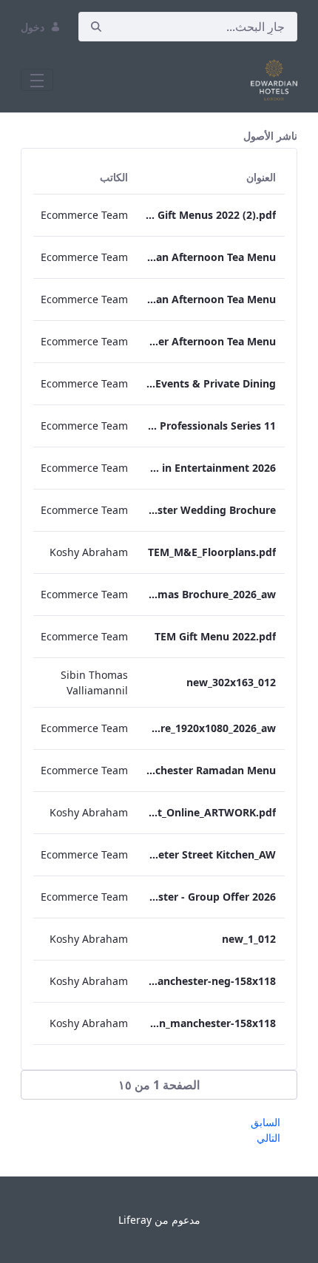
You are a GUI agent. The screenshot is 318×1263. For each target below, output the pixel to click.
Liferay (135, 1220)
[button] (159, 1085)
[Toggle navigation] (37, 80)
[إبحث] (96, 27)
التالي (268, 1138)
